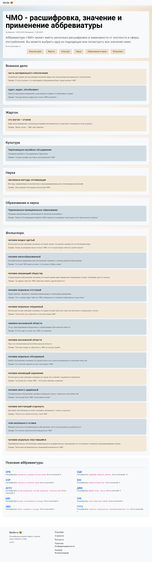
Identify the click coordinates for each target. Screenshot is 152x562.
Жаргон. (51, 51)
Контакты (59, 540)
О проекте (59, 536)
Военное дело (35, 51)
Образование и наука (97, 51)
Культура (65, 51)
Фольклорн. (118, 51)
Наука (78, 51)
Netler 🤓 (8, 2)
